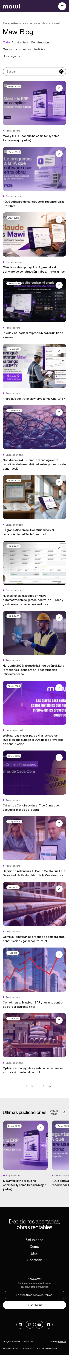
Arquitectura (20, 42)
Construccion (40, 42)
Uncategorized (12, 56)
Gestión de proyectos (17, 49)
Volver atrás (54, 1112)
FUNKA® (62, 1341)
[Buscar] (61, 71)
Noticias (39, 49)
